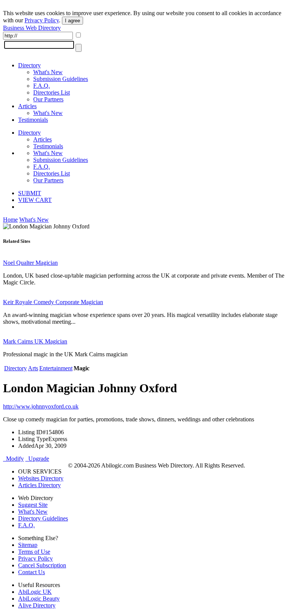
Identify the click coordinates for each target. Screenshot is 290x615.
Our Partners (48, 99)
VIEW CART (35, 200)
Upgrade (37, 458)
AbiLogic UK (35, 592)
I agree (72, 20)
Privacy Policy (42, 20)
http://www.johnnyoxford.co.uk (41, 406)
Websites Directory (40, 478)
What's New (48, 72)
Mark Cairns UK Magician (35, 341)
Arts (33, 368)
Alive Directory (37, 605)
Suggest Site (33, 505)
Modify (13, 458)
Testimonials (33, 119)
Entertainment (55, 368)
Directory (29, 65)
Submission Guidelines (60, 79)
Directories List (51, 92)
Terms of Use (34, 551)
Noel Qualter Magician (30, 262)
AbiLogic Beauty (39, 598)
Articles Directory (39, 485)
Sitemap (27, 545)
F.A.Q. (41, 85)
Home (10, 219)
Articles (27, 106)
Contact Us (31, 572)
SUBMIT (29, 193)
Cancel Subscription (42, 565)
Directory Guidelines (43, 518)
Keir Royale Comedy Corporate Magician (53, 302)
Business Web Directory (32, 28)
